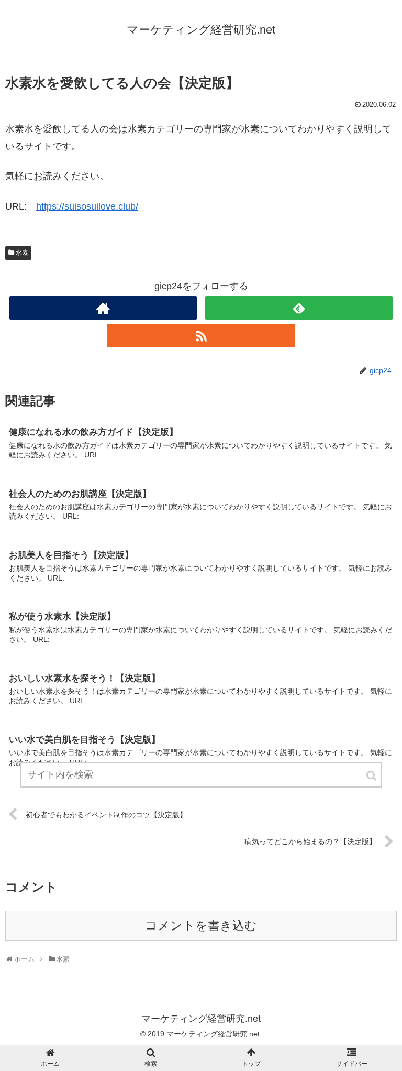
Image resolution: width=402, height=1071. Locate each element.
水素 (22, 252)
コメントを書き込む (201, 925)
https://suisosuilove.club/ (87, 206)
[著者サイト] (103, 308)
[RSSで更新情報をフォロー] (201, 335)
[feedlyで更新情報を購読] (299, 308)
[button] (372, 776)
